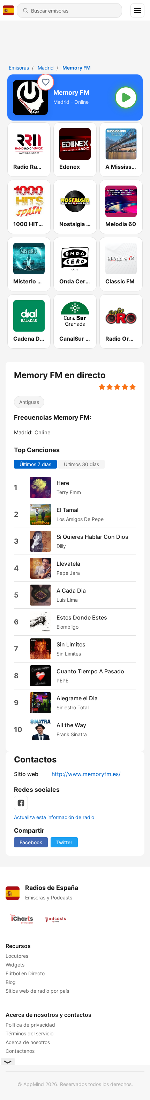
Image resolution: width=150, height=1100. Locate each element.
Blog (11, 982)
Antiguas (29, 402)
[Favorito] (45, 82)
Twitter (64, 842)
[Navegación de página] (137, 10)
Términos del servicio (29, 1033)
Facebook (31, 842)
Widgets (15, 965)
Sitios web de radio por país (37, 991)
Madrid (46, 68)
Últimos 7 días (35, 464)
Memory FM (76, 68)
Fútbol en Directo (25, 973)
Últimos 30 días (81, 464)
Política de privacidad (30, 1025)
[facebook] (21, 803)
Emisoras (19, 68)
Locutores (17, 956)
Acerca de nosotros (28, 1042)
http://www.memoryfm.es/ (86, 773)
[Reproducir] (126, 97)
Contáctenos (20, 1051)
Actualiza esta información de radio (54, 817)
